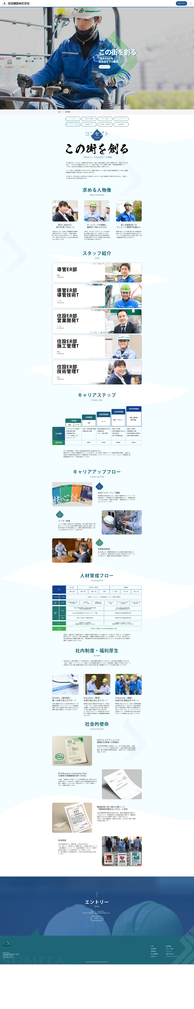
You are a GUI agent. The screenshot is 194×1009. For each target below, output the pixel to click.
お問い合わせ (181, 3)
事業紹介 (153, 951)
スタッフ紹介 (170, 948)
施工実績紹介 (155, 953)
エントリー (104, 66)
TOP (59, 111)
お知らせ (153, 956)
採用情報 (168, 946)
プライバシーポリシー (172, 956)
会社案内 (153, 948)
